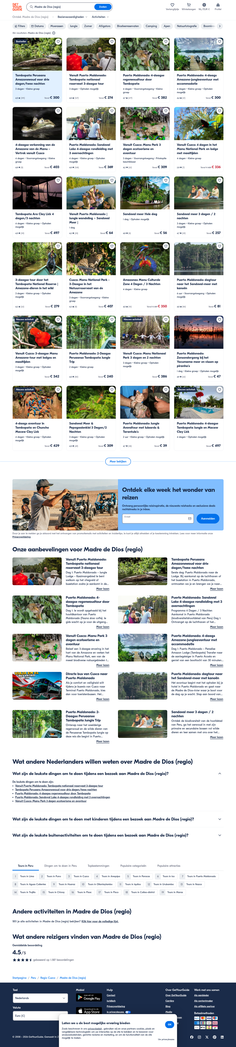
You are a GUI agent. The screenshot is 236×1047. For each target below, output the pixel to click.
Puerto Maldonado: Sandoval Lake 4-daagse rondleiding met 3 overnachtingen (62, 797)
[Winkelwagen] (189, 5)
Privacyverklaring (21, 536)
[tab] (25, 866)
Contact (111, 995)
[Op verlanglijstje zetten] (58, 41)
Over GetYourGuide (176, 995)
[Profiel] (218, 5)
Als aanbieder (201, 995)
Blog (168, 1006)
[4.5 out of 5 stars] (22, 960)
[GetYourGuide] (17, 6)
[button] (37, 70)
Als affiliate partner (204, 1006)
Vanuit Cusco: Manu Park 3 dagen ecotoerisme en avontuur (51, 801)
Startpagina (19, 977)
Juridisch (111, 1000)
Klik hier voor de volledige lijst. (100, 921)
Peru (33, 977)
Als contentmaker (203, 1000)
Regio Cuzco (47, 977)
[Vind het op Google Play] (89, 997)
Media (169, 1011)
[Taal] (204, 5)
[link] (37, 70)
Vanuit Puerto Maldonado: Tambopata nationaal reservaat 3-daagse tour (59, 785)
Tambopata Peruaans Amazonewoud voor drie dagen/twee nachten (56, 789)
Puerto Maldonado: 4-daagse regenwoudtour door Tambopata (53, 793)
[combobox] (60, 7)
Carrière (170, 1000)
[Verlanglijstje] (172, 5)
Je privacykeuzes (116, 1011)
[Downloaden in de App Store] (89, 1011)
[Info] (54, 33)
